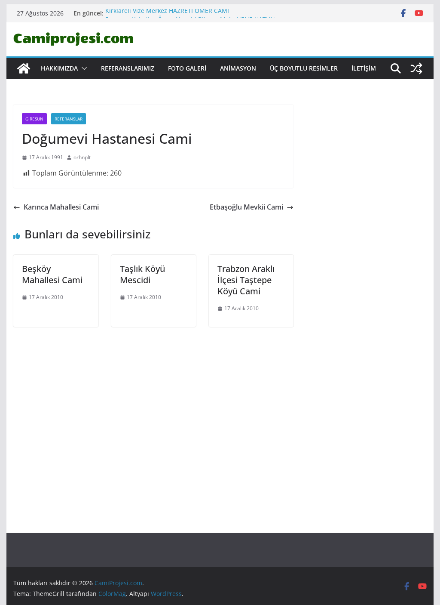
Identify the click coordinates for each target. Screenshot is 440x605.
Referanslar (68, 119)
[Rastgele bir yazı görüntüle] (416, 68)
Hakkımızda (59, 68)
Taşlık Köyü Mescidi (142, 274)
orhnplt (82, 157)
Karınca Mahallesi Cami (61, 207)
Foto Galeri (187, 68)
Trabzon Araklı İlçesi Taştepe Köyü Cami (246, 280)
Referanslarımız (127, 68)
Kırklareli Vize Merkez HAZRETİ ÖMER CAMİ (167, 13)
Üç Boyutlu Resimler (304, 68)
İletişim (363, 68)
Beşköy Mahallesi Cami (52, 274)
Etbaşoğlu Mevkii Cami (246, 207)
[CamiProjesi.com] (23, 68)
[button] (82, 68)
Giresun (34, 119)
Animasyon (238, 68)
